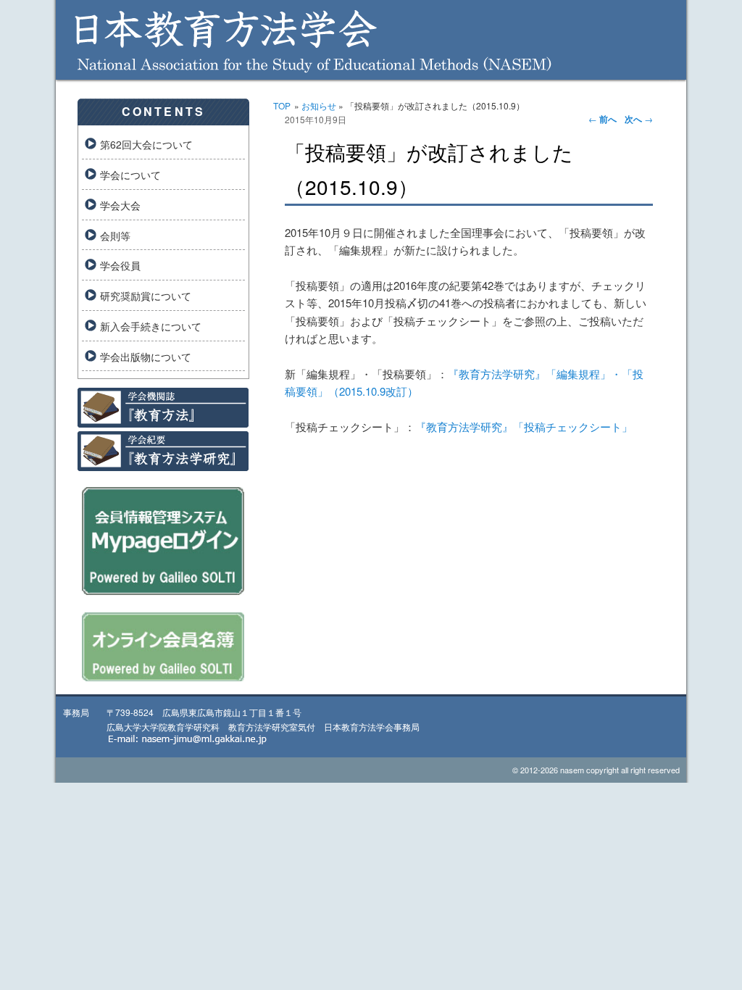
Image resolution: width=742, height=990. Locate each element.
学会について (130, 174)
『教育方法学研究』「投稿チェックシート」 (524, 426)
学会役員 (120, 265)
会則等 (115, 235)
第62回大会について (146, 144)
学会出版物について (145, 356)
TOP (282, 105)
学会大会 (120, 205)
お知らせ (318, 105)
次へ (639, 118)
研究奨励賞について (145, 295)
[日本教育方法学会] (371, 69)
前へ (602, 118)
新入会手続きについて (150, 326)
